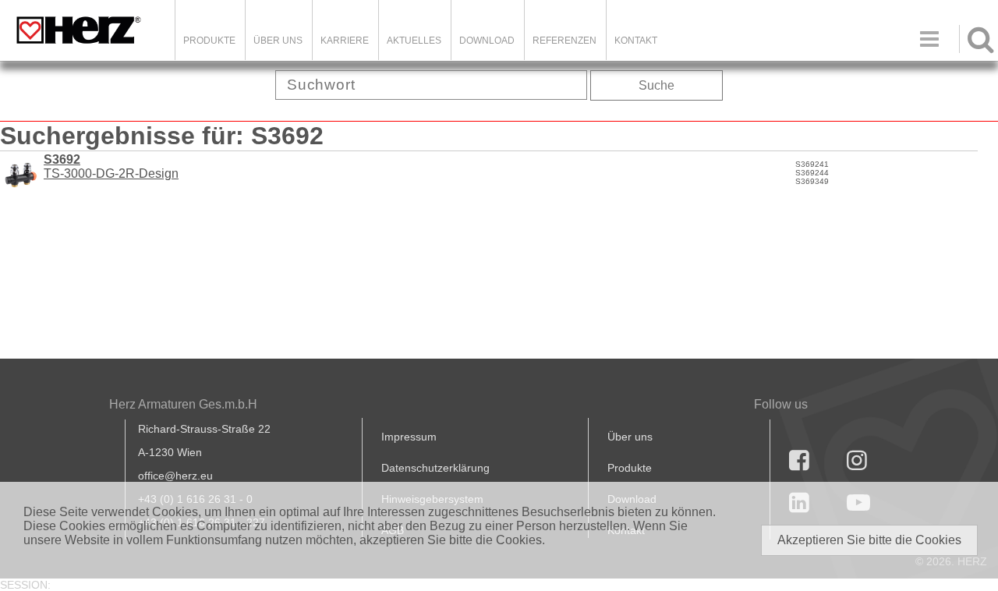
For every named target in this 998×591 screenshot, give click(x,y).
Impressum (409, 436)
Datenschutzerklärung (435, 468)
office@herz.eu (175, 475)
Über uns (630, 436)
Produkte (209, 40)
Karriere (344, 40)
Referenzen (564, 40)
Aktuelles (414, 40)
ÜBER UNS (278, 40)
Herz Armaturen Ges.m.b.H (183, 404)
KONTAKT (635, 40)
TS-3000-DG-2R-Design (111, 166)
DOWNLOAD (487, 40)
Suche (656, 85)
